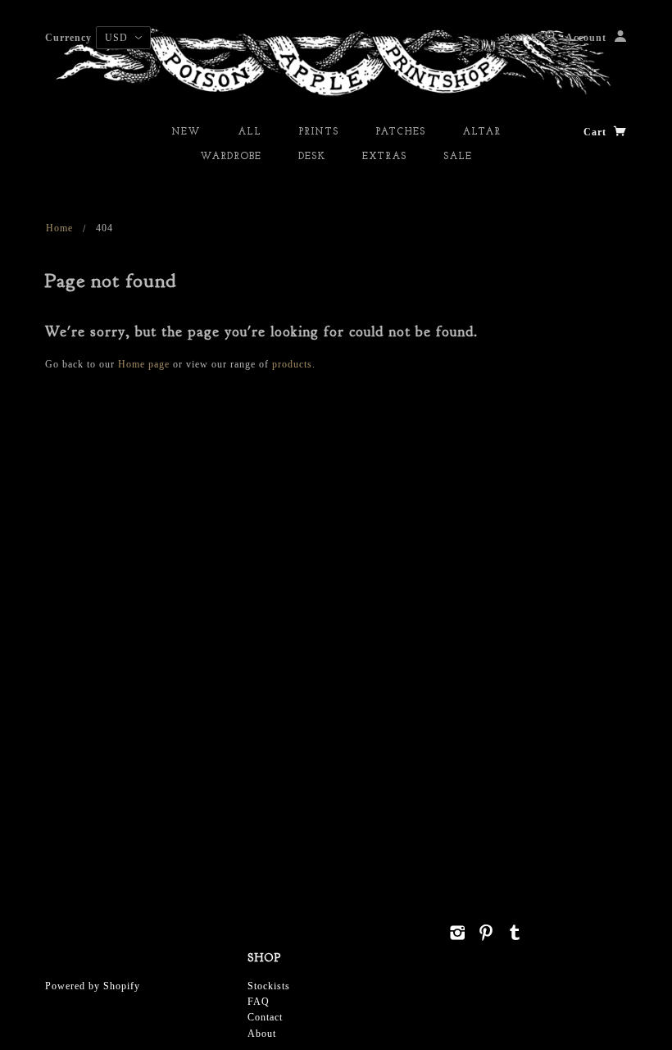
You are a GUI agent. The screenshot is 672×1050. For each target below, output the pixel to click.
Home (59, 228)
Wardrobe (230, 157)
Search (521, 37)
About (261, 1033)
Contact (265, 1017)
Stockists (268, 986)
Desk (311, 157)
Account (585, 37)
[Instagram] (457, 932)
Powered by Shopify (92, 986)
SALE (457, 157)
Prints (318, 132)
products (292, 364)
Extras (384, 157)
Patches (400, 132)
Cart (596, 132)
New (186, 132)
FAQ (258, 1001)
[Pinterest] (486, 932)
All (249, 132)
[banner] (336, 61)
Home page (144, 364)
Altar (481, 132)
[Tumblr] (515, 932)
